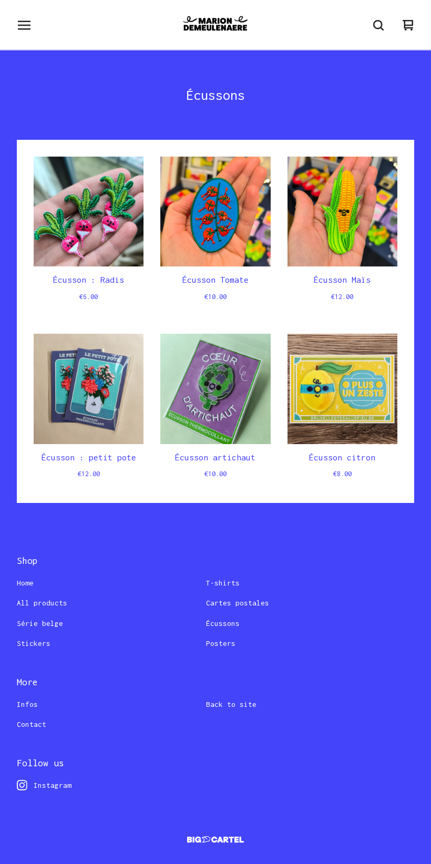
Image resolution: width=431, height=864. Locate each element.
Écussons (223, 623)
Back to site (231, 704)
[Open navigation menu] (24, 25)
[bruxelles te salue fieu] (215, 25)
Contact (31, 724)
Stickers (33, 643)
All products (42, 603)
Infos (27, 704)
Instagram (52, 785)
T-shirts (223, 583)
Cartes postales (237, 603)
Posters (220, 643)
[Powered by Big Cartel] (215, 839)
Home (25, 583)
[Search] (378, 25)
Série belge (40, 623)
